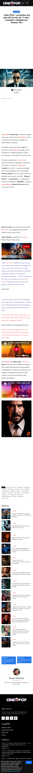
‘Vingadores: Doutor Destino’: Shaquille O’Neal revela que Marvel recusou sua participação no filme (21, 608)
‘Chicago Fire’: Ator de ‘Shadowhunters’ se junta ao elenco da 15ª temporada (21, 562)
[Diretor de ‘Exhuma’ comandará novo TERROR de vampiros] (6, 537)
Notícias (16, 11)
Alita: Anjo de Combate (11, 487)
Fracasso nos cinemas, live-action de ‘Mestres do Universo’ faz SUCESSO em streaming (21, 515)
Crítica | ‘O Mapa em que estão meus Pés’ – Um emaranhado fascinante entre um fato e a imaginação (16, 744)
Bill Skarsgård (19, 487)
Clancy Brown (11, 489)
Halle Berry (27, 489)
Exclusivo (15, 581)
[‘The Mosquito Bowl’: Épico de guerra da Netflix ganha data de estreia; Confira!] (6, 595)
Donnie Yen (22, 137)
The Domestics (5, 498)
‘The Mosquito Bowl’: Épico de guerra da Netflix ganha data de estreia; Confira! (21, 597)
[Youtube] (15, 718)
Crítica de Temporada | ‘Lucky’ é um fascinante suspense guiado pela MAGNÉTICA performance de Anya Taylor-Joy (16, 752)
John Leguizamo (25, 490)
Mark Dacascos (13, 494)
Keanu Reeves (6, 184)
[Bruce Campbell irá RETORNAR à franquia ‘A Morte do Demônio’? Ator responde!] (6, 549)
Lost (8, 494)
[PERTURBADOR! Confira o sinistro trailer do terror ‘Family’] (6, 525)
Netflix (14, 592)
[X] (11, 718)
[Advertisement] (16, 42)
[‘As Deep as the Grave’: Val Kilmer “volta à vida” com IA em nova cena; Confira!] (6, 642)
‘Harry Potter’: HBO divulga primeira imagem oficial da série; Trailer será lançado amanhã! (8, 661)
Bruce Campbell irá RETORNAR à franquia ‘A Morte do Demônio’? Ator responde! (21, 550)
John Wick (5, 134)
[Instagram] (7, 718)
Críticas (4, 748)
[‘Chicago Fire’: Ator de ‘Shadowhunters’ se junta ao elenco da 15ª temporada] (6, 560)
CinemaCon (20, 160)
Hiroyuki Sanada (5, 490)
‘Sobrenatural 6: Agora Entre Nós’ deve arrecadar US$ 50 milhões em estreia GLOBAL (21, 585)
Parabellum (14, 496)
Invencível (18, 490)
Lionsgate (24, 237)
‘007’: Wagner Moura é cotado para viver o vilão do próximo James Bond (24, 660)
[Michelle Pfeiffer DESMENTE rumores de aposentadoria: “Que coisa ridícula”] (6, 572)
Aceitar (28, 762)
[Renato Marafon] (12, 90)
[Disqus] (16, 465)
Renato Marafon (18, 90)
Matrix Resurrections (6, 496)
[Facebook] (3, 718)
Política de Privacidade (13, 771)
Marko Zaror (20, 494)
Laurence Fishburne (25, 492)
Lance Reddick (17, 492)
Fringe (22, 489)
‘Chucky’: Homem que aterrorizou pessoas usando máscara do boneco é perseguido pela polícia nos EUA (21, 620)
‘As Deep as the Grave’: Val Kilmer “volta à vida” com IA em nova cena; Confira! (21, 643)
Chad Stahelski (27, 487)
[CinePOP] (12, 3)
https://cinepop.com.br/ (16, 680)
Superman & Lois (20, 496)
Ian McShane (12, 490)
